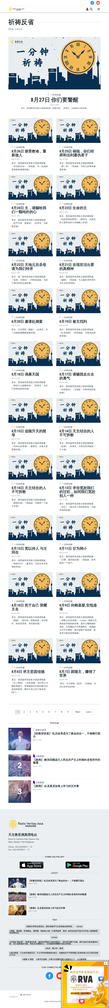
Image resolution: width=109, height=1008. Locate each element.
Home (10, 29)
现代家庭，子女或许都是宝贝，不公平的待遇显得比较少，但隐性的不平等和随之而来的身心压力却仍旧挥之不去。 (53, 954)
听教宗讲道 (40, 730)
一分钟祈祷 (55, 95)
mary (55, 937)
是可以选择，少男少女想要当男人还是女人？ (56, 959)
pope (80, 926)
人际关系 (82, 959)
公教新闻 (39, 756)
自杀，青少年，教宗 (55, 948)
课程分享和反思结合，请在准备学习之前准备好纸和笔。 (50, 926)
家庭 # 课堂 (28, 959)
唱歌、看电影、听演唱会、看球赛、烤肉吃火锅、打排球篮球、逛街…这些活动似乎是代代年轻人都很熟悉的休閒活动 (53, 932)
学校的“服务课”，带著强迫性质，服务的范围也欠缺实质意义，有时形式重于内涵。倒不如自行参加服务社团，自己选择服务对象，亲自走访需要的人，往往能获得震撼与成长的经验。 (53, 943)
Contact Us (13, 997)
